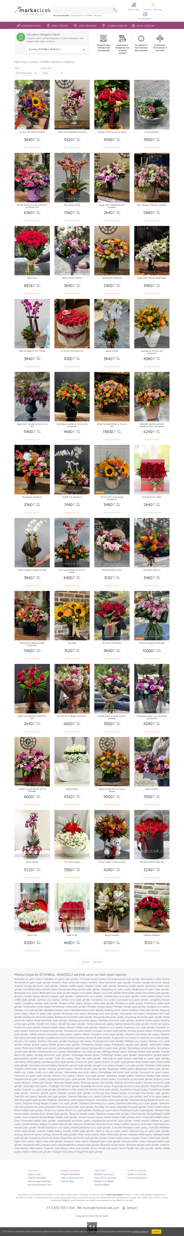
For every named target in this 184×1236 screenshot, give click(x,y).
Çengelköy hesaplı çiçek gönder (40, 1003)
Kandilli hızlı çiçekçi (47, 1023)
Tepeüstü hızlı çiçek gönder (52, 1096)
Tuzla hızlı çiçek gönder (88, 1058)
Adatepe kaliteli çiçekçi (140, 1134)
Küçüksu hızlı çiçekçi (25, 1041)
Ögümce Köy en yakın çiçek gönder (149, 1130)
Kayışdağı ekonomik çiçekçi (96, 1086)
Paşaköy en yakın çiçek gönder (137, 1110)
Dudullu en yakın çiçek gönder (118, 1061)
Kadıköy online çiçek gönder (144, 1010)
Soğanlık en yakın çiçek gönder (39, 1089)
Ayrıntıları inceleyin (140, 1231)
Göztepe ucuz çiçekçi (158, 1006)
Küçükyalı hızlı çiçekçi (79, 1041)
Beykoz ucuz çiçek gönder (107, 992)
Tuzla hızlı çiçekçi (63, 1058)
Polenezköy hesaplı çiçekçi (95, 1044)
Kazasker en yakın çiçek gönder (46, 1030)
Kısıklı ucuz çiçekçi (24, 1072)
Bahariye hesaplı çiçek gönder (97, 1082)
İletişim (132, 1208)
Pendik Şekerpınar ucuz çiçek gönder (91, 1127)
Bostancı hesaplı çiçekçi (27, 996)
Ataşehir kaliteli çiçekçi (72, 985)
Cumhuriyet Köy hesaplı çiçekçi (109, 1093)
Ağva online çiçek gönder (49, 1141)
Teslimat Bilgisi (102, 1184)
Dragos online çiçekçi (70, 1003)
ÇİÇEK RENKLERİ (87, 25)
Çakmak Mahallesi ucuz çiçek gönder (122, 1096)
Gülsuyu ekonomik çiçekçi (28, 1134)
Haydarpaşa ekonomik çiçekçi (73, 1120)
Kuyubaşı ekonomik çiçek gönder (93, 1037)
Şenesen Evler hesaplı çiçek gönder (49, 1113)
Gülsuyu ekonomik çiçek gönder (60, 1134)
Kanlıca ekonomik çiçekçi (100, 1023)
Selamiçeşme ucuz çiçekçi (51, 1051)
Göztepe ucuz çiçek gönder (28, 1010)
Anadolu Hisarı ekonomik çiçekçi (69, 982)
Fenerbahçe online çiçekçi (37, 1006)
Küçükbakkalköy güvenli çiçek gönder (79, 989)
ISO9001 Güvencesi (104, 1174)
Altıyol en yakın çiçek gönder (45, 1013)
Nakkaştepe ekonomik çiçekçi (80, 1072)
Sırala (16, 68)
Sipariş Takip (67, 1181)
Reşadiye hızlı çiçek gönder (131, 1106)
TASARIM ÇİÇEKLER (117, 25)
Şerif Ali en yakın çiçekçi (156, 1096)
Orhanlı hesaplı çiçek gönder (119, 1117)
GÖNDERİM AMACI (31, 25)
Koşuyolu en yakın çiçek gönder (110, 1030)
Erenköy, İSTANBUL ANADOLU (45, 49)
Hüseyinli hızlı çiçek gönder (88, 1151)
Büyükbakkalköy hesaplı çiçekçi (40, 1144)
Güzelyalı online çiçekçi (76, 1141)
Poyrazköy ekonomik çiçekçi (44, 1137)
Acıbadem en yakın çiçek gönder (61, 979)
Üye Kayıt (158, 9)
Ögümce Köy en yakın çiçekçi (111, 1130)
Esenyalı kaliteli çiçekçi (134, 1141)
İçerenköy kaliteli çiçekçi (131, 985)
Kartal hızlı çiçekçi (159, 1023)
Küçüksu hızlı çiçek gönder (52, 1041)
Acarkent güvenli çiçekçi (43, 1093)
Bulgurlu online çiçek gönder (37, 1082)
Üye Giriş (148, 9)
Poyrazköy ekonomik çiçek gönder (79, 1137)
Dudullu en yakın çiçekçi (88, 1061)
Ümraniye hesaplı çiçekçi (92, 979)
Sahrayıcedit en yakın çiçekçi (72, 1048)
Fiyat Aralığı (46, 68)
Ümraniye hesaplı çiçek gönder (123, 979)
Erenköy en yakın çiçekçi (129, 1003)
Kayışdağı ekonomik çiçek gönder (130, 1086)
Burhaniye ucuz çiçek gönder (103, 1013)
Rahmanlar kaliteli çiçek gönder (39, 1048)
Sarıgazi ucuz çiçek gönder (130, 1065)
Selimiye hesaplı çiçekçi (114, 1051)
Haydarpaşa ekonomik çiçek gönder (112, 1120)
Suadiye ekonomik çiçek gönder (52, 1055)
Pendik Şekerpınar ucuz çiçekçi (54, 1127)
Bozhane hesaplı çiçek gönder (143, 1144)
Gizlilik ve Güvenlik (136, 1174)
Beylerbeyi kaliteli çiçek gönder (152, 1068)
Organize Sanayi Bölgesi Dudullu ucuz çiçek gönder (50, 1103)
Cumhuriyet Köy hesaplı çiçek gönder (148, 1093)
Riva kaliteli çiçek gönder (156, 992)
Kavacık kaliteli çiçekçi (53, 1027)
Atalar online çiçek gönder (113, 1134)
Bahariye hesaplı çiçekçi (67, 1082)
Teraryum (98, 15)
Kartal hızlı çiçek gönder (27, 1027)
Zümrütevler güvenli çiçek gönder (135, 1079)
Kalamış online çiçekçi (147, 1020)
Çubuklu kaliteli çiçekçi (49, 1130)
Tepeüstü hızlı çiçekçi (25, 1096)
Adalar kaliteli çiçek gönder (36, 1151)
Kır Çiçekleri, (88, 15)
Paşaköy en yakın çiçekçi (106, 1110)
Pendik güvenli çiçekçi (35, 1044)
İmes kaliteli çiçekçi (146, 1061)
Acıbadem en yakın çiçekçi (28, 979)
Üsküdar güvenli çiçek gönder (90, 1068)
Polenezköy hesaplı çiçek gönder (130, 1044)
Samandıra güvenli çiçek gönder (75, 1065)
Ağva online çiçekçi (24, 1141)
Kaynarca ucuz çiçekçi (111, 1027)
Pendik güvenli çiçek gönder (64, 1044)
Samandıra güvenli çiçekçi (43, 1065)
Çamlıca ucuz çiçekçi (48, 999)
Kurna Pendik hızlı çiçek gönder (136, 1148)
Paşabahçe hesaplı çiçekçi (134, 1089)
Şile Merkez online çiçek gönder (102, 1089)
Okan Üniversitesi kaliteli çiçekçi (152, 1117)
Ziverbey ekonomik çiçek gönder (116, 1020)
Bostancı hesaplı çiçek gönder (57, 996)
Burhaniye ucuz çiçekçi (74, 1013)
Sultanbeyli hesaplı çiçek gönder (119, 1055)
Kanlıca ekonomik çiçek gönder (132, 1023)
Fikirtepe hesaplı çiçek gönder (130, 1006)
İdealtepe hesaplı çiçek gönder (87, 1010)
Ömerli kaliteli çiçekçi (158, 1106)
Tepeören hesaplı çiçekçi (82, 1113)
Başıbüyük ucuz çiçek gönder (55, 992)
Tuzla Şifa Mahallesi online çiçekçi (129, 1127)
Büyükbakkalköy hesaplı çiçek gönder (78, 1144)
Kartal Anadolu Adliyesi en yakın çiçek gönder (47, 1124)
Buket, (79, 15)
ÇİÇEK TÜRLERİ (59, 25)
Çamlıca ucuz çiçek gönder (75, 999)
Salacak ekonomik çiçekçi (128, 1082)
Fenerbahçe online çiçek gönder (69, 1006)
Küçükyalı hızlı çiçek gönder (108, 1041)
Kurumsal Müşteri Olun (40, 1184)
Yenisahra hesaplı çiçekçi (120, 1075)
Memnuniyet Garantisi (39, 1181)
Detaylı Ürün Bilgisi (104, 1181)
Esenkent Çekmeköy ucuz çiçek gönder (137, 1103)
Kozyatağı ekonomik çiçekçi (109, 1017)
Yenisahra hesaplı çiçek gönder (152, 1075)
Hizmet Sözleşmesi (137, 1177)
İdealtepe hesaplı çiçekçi (57, 1010)
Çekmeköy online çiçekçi (27, 1061)
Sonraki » (98, 962)
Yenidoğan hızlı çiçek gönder (64, 1086)
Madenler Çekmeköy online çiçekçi (65, 1099)
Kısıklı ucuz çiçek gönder (49, 1072)
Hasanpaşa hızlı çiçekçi (132, 1013)
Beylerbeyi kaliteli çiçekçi (121, 1068)
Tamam (156, 1231)
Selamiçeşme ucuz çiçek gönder (83, 1051)
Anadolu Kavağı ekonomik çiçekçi (151, 982)
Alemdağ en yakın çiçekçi (117, 1058)
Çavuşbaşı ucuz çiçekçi (103, 999)
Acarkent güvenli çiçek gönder (74, 1093)
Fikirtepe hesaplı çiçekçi (100, 1006)
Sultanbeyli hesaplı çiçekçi (85, 1055)
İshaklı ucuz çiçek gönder (78, 1110)
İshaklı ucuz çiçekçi (54, 1110)
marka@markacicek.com (100, 1208)
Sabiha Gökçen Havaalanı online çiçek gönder (99, 1034)
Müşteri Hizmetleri (70, 1174)
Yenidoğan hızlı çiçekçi (35, 1086)
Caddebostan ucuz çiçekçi (88, 996)
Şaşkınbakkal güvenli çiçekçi (153, 1055)
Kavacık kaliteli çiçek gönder (82, 1027)
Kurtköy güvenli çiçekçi (140, 1030)
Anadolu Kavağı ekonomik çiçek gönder (36, 985)
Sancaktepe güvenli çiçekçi (142, 1048)
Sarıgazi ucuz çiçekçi (104, 1065)
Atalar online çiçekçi (88, 1134)
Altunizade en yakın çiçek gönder (32, 982)
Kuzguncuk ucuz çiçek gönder (153, 1037)
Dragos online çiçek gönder (99, 1003)
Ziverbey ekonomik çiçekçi (82, 1020)
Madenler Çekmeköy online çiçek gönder (106, 1099)
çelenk (38, 1197)
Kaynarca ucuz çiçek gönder (139, 1027)
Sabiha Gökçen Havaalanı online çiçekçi (51, 1034)
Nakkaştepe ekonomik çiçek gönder (118, 1072)
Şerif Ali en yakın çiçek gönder (30, 1099)
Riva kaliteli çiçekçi (132, 992)
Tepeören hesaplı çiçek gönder (112, 1113)
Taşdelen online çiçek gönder (30, 1068)
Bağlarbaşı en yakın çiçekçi (116, 989)
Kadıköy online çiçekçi (116, 1010)
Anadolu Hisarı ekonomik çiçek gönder (110, 982)
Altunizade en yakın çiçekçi (155, 979)
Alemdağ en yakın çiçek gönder (151, 1058)
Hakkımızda (34, 1174)
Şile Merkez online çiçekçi (70, 1089)
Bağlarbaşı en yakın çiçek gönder (151, 989)
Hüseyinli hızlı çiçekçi (62, 1151)
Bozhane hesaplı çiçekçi (113, 1144)
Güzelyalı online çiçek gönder (105, 1141)
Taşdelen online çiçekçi (157, 1065)
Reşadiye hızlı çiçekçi (105, 1106)
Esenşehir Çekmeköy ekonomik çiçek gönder (69, 1106)
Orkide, (73, 15)
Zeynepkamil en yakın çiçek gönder (66, 1079)
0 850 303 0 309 (63, 1208)
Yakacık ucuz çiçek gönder (90, 1075)
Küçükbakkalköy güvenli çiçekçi (40, 989)
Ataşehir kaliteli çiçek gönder (100, 985)
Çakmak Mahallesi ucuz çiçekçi (84, 1096)
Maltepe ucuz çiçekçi (136, 1041)
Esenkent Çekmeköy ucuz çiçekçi (97, 1103)
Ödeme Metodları (37, 1177)
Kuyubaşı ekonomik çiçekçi (60, 1037)
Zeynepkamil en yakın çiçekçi (30, 1079)
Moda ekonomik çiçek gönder (50, 1020)
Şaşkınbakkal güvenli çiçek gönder (33, 1058)
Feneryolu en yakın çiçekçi (154, 1072)
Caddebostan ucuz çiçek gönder (121, 996)
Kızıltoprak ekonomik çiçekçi (38, 1017)
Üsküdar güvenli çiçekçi (60, 1068)
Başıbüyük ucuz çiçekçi (26, 992)
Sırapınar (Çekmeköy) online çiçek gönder (67, 1148)
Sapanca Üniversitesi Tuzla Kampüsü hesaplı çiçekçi (101, 1124)
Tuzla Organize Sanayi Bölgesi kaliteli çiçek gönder (50, 1117)
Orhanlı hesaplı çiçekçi (90, 1117)
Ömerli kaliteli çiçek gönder (28, 1110)
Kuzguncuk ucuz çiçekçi (124, 1037)
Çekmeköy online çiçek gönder (58, 1061)
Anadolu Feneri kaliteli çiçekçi (114, 1137)
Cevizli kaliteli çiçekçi (151, 996)
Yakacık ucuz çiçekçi (63, 1075)
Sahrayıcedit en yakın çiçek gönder (107, 1048)
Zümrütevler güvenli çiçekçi (101, 1079)
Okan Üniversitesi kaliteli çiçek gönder (35, 1120)
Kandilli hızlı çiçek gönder (71, 1023)
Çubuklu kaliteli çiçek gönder (78, 1130)
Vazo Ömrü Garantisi (105, 1177)
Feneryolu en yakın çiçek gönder (32, 1075)
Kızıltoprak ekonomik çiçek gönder (73, 1017)
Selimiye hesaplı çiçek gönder (144, 1051)
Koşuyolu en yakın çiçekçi (78, 1030)
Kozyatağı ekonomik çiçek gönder (143, 1017)
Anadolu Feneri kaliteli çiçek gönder (150, 1137)
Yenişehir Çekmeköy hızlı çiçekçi (142, 1034)
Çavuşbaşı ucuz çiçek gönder (132, 999)
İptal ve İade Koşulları (72, 1177)
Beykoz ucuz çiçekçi (81, 992)
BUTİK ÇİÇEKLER (145, 25)
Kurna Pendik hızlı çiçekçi (104, 1148)
